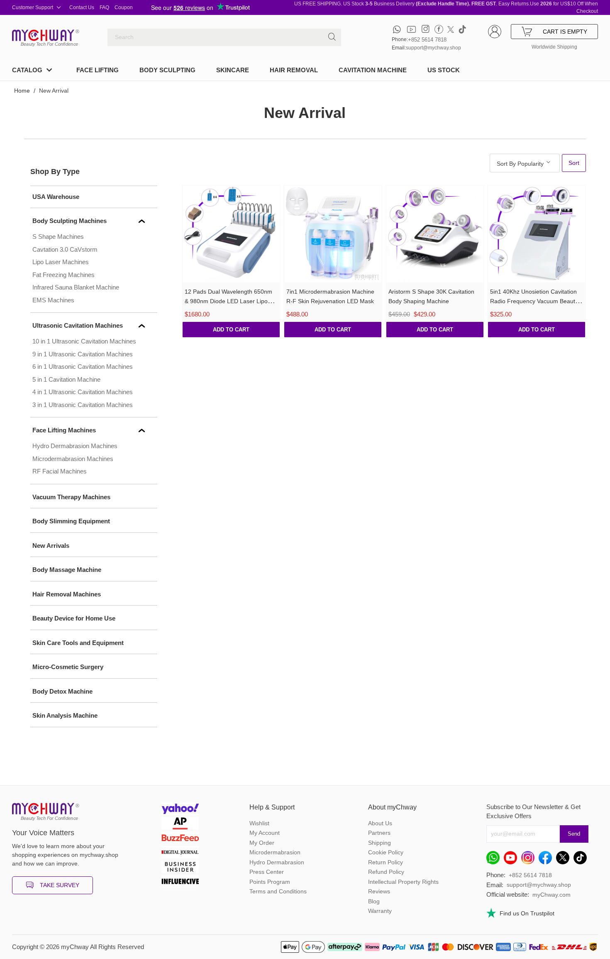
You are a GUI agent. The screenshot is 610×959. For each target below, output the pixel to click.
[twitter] (450, 29)
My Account (264, 832)
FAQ (104, 7)
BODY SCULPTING (167, 70)
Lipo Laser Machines (60, 261)
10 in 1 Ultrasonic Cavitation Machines (84, 341)
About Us (380, 823)
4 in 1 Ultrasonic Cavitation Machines (82, 391)
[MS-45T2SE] (434, 234)
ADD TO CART (231, 329)
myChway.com (551, 894)
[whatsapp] (397, 29)
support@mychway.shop (433, 48)
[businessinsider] (180, 868)
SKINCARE (232, 70)
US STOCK (443, 70)
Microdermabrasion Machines (72, 458)
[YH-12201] (231, 234)
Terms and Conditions (278, 891)
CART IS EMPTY (565, 31)
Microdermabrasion (274, 852)
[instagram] (425, 29)
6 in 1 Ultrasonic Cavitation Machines (82, 366)
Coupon (124, 7)
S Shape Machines (58, 236)
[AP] (180, 824)
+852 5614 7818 (427, 40)
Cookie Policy (385, 852)
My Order (261, 842)
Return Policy (385, 862)
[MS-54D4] (536, 234)
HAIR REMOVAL (294, 70)
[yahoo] (180, 809)
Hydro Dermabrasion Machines (74, 445)
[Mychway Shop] (43, 35)
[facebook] (438, 29)
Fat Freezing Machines (63, 274)
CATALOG (27, 70)
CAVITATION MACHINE (373, 70)
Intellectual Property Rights (403, 881)
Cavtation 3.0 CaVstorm (65, 249)
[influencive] (180, 882)
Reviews (379, 891)
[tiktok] (462, 29)
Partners (379, 832)
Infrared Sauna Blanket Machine (75, 287)
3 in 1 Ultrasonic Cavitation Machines (82, 404)
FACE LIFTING (97, 70)
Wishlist (259, 823)
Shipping (379, 842)
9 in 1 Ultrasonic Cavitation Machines (82, 354)
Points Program (269, 881)
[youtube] (411, 29)
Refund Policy (386, 871)
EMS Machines (53, 300)
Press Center (266, 871)
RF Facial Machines (59, 471)
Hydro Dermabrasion (276, 862)
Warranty (380, 910)
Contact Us (81, 7)
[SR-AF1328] (332, 234)
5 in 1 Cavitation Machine (66, 379)
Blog (374, 901)
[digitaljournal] (180, 853)
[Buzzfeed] (180, 838)
